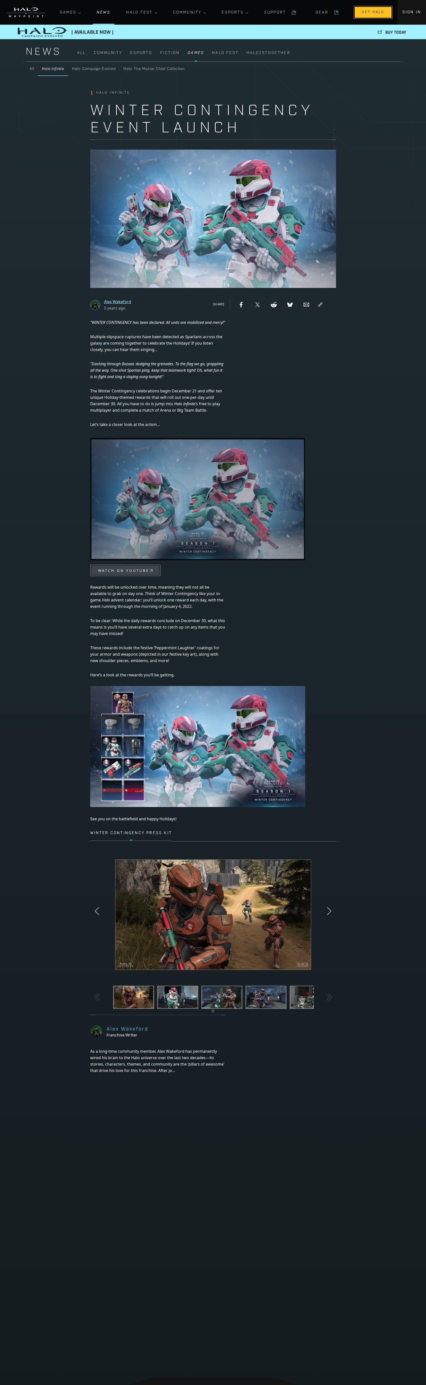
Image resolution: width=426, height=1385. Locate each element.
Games (68, 13)
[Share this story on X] (257, 304)
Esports (233, 13)
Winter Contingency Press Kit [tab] (131, 833)
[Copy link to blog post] (320, 304)
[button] (213, 915)
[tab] (213, 1011)
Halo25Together (268, 53)
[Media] (133, 997)
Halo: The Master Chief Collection (154, 69)
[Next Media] (329, 997)
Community (187, 13)
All (81, 53)
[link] (238, 56)
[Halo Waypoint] (26, 12)
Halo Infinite (53, 69)
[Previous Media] (97, 997)
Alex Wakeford (117, 301)
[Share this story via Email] (306, 304)
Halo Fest (139, 13)
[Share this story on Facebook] (241, 304)
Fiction (170, 53)
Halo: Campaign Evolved (94, 69)
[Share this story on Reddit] (273, 304)
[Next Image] (328, 911)
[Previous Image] (97, 911)
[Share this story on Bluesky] (290, 304)
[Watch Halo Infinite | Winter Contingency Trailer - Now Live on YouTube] (197, 578)
